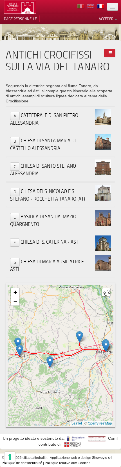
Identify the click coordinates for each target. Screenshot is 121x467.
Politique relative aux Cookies (67, 463)
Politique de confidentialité (22, 463)
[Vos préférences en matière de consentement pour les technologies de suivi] (10, 457)
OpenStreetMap (100, 423)
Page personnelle (20, 18)
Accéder (106, 18)
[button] (105, 346)
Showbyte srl (102, 458)
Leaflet (76, 423)
